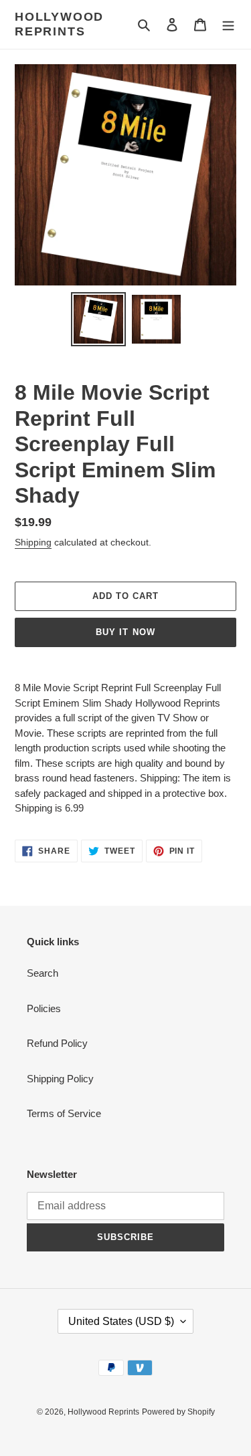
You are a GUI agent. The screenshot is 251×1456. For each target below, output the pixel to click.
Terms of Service (64, 1113)
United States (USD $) (121, 1321)
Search (42, 973)
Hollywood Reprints (59, 24)
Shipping (33, 542)
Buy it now (125, 632)
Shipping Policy (60, 1078)
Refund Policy (57, 1043)
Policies (44, 1008)
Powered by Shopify (178, 1412)
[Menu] (228, 24)
